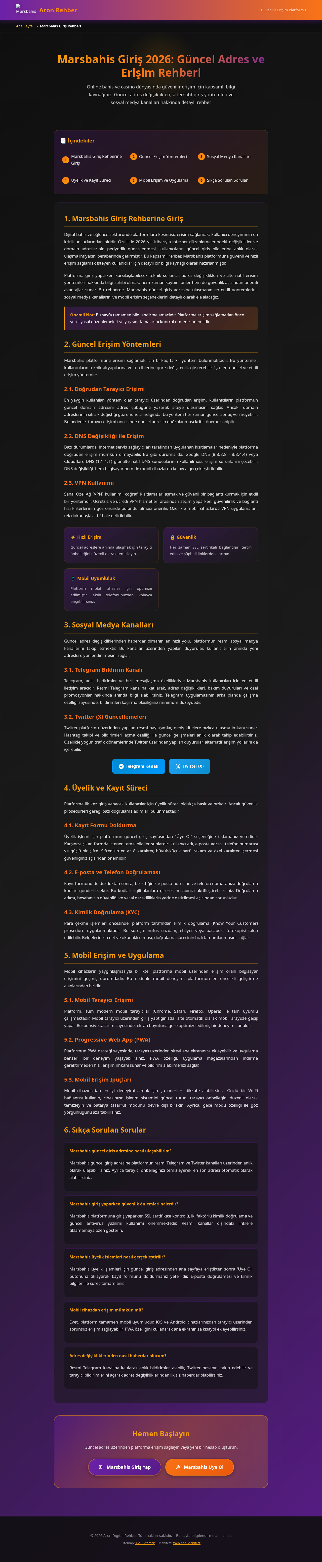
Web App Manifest (186, 1543)
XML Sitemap (145, 1543)
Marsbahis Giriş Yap (129, 1467)
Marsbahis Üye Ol (203, 1467)
